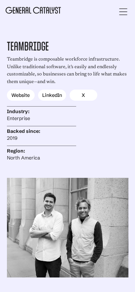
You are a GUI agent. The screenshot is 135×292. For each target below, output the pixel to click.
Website (20, 95)
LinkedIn (52, 95)
